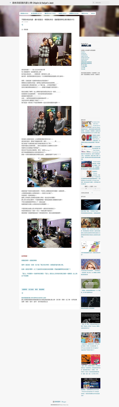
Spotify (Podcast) (85, 57)
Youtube (83, 52)
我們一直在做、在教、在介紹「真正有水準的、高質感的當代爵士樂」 (42, 265)
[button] (22, 25)
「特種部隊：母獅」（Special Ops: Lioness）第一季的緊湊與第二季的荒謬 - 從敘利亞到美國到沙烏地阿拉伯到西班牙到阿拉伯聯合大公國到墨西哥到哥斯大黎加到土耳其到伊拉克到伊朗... (90, 232)
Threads (83, 69)
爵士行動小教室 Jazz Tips (36, 13)
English (93, 13)
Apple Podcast (84, 56)
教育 (36, 289)
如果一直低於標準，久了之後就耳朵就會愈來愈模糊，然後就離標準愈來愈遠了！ (46, 269)
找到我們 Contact (62, 13)
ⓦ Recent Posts (96, 190)
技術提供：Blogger (60, 402)
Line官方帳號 (84, 66)
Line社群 (83, 67)
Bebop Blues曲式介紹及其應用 (87, 308)
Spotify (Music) (84, 59)
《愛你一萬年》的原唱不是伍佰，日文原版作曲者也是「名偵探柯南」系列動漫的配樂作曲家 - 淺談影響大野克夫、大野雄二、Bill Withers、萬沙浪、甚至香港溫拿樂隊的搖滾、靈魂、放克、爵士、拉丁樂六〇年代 (90, 369)
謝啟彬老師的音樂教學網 (86, 63)
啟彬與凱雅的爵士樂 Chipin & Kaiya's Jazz (32, 3)
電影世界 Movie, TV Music (50, 13)
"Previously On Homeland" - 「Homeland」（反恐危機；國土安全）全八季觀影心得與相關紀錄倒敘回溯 (90, 272)
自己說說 (31, 289)
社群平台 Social (84, 13)
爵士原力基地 (84, 64)
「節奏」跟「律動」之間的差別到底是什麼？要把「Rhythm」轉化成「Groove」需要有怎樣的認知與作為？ (90, 326)
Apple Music (84, 60)
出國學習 (24, 289)
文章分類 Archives (24, 13)
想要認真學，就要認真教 (29, 260)
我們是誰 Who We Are (73, 13)
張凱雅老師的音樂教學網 (86, 62)
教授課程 (41, 289)
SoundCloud (84, 54)
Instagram (83, 53)
